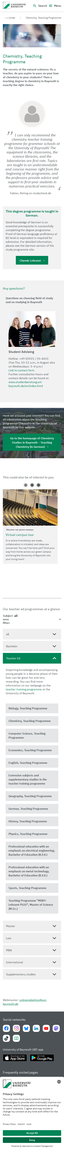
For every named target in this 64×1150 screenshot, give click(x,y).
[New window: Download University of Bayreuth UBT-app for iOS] (15, 1059)
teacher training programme (24, 689)
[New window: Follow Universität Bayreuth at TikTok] (6, 1038)
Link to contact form (21, 370)
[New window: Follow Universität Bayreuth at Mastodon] (56, 1028)
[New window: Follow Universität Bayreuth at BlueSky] (26, 1028)
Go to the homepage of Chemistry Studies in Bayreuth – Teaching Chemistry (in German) (32, 442)
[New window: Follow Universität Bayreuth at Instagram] (16, 1028)
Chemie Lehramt (30, 260)
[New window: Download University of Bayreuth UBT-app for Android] (42, 1059)
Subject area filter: (8, 619)
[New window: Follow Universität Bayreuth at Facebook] (6, 1028)
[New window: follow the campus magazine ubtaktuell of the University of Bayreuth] (16, 1038)
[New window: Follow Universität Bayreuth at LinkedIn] (36, 1028)
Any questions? (14, 288)
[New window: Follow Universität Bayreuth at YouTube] (46, 1028)
